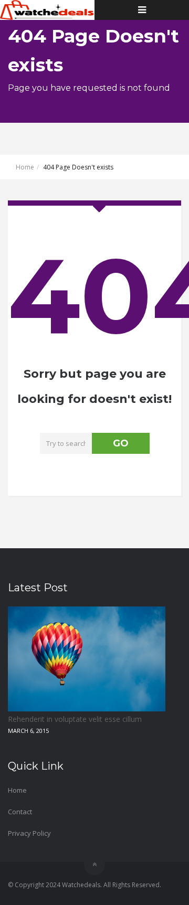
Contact (20, 811)
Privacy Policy (29, 833)
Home (25, 167)
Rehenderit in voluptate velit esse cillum (75, 719)
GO (121, 443)
